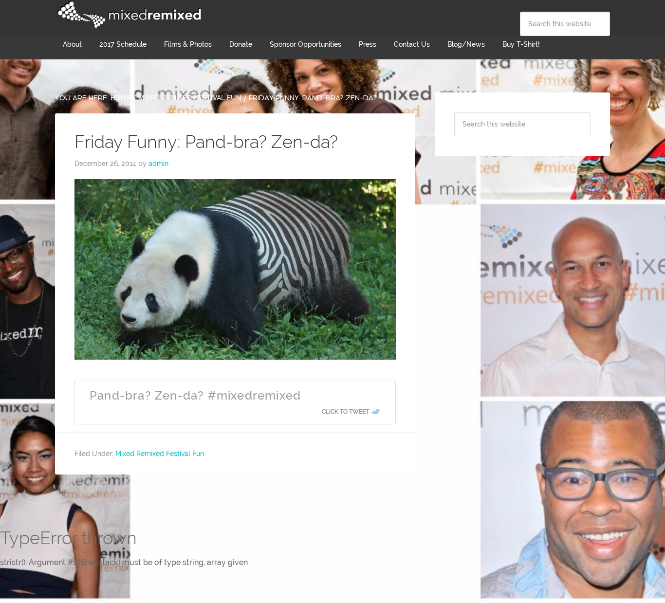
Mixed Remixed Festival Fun (159, 453)
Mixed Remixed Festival (128, 14)
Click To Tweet (345, 412)
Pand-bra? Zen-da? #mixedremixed (195, 395)
